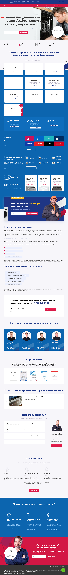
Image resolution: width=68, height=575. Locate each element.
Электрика (14, 5)
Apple (55, 5)
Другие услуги (61, 5)
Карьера (15, 1)
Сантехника (19, 5)
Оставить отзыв (34, 490)
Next (61, 375)
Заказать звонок (23, 32)
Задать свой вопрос (56, 444)
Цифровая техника (49, 5)
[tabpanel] (14, 475)
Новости (19, 1)
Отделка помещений (41, 5)
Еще (40, 1)
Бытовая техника (7, 5)
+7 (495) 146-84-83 (52, 1)
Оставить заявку (61, 1)
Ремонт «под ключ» (32, 5)
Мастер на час (25, 5)
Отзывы (33, 1)
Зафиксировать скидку (32, 213)
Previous (6, 375)
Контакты (37, 1)
